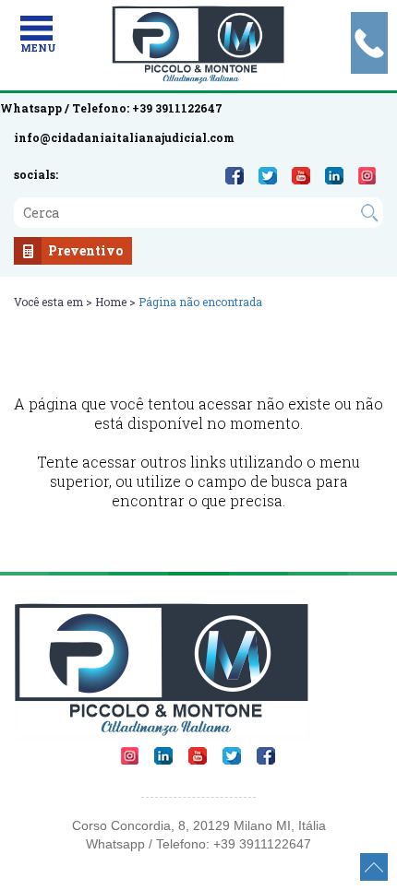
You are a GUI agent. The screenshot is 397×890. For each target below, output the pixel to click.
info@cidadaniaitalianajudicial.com (124, 137)
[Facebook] (234, 175)
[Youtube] (301, 175)
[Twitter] (268, 175)
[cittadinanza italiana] (199, 45)
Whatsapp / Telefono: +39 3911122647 (111, 108)
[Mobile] (36, 28)
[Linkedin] (334, 175)
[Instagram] (367, 175)
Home (110, 301)
